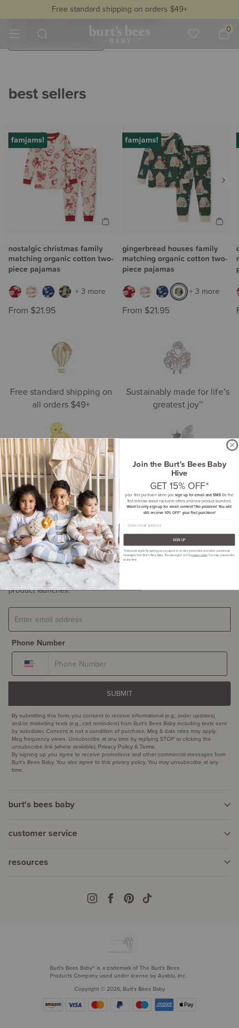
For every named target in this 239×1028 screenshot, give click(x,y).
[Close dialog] (232, 445)
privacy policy (199, 555)
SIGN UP (179, 539)
